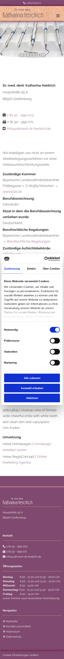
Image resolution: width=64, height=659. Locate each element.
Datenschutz (14, 636)
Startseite (12, 621)
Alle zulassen (32, 378)
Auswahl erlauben (32, 387)
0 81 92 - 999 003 (20, 115)
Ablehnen (32, 398)
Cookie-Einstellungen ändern (21, 655)
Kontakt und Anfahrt (18, 626)
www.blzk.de (12, 191)
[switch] (55, 341)
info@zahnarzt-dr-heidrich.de (29, 128)
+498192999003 (33, 3)
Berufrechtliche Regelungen (28, 241)
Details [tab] (31, 268)
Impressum (13, 631)
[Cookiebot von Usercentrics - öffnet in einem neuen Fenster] (45, 258)
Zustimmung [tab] (12, 268)
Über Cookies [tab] (51, 268)
